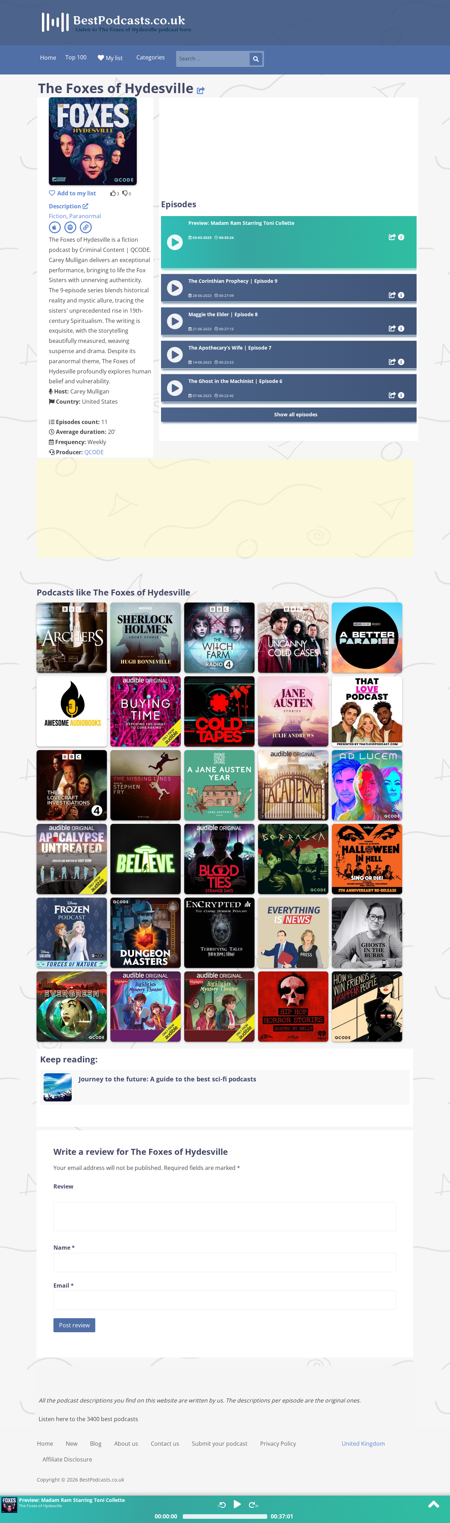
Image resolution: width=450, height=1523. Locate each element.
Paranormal (85, 216)
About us (126, 1443)
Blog (96, 1443)
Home (45, 1443)
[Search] (256, 59)
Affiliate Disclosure (67, 1459)
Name (64, 1247)
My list (114, 58)
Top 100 (75, 57)
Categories (150, 57)
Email (63, 1285)
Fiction (57, 216)
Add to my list (76, 193)
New (71, 1443)
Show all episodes (295, 414)
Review (63, 1186)
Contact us (165, 1443)
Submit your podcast (220, 1443)
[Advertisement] (289, 148)
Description (66, 206)
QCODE (94, 452)
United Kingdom (363, 1443)
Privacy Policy (278, 1443)
